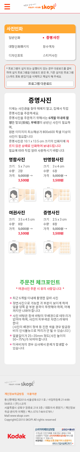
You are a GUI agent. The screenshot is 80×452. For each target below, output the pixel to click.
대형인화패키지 (19, 46)
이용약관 (32, 394)
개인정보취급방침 (14, 394)
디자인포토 (16, 55)
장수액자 (48, 46)
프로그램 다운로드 (40, 84)
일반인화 (14, 38)
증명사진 (53, 38)
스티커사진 (50, 55)
